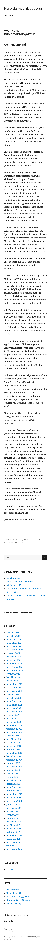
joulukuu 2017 (13, 804)
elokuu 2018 (12, 777)
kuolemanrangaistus (12, 542)
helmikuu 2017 (13, 839)
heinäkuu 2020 (13, 718)
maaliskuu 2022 (14, 684)
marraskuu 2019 (14, 732)
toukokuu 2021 (13, 701)
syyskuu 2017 (12, 815)
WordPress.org (13, 903)
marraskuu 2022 (14, 670)
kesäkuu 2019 (13, 742)
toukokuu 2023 (13, 660)
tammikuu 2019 (14, 760)
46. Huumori (15, 45)
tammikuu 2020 (14, 729)
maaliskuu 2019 (14, 753)
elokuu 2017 (12, 818)
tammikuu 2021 (14, 708)
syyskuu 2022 (13, 674)
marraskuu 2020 (14, 711)
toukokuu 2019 (13, 746)
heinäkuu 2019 (13, 739)
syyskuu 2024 (13, 632)
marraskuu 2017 (14, 808)
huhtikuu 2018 (13, 791)
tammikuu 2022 (14, 687)
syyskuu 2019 (13, 735)
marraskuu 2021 (14, 691)
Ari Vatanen (17, 540)
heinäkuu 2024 (13, 636)
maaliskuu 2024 (14, 643)
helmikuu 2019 (13, 756)
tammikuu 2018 (14, 801)
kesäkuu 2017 (13, 825)
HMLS (25, 540)
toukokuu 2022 (13, 680)
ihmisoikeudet (34, 540)
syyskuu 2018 (13, 773)
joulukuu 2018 (13, 763)
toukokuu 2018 (13, 787)
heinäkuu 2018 (13, 780)
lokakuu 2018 (13, 770)
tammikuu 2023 (14, 667)
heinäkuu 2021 (13, 698)
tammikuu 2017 (14, 842)
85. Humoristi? (13, 585)
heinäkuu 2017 (13, 821)
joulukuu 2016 (13, 846)
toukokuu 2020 (14, 722)
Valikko (9, 16)
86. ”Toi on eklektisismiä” (19, 581)
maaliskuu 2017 (14, 835)
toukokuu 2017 (13, 828)
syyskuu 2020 (13, 715)
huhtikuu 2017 (13, 832)
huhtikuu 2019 (13, 749)
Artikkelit (8, 921)
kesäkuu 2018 (13, 784)
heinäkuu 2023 (13, 656)
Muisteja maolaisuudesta (23, 8)
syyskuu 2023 (13, 653)
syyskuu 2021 (13, 694)
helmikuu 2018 (13, 797)
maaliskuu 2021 (14, 705)
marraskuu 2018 (14, 766)
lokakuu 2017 (12, 811)
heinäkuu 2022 (13, 677)
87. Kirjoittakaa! (14, 578)
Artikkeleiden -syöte (18, 896)
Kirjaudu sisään (14, 893)
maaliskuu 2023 (14, 663)
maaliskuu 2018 (14, 794)
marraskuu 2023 (14, 650)
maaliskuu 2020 (14, 725)
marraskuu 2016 (14, 849)
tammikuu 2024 (14, 646)
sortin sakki (25, 542)
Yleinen (10, 869)
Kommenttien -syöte (18, 900)
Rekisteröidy (12, 889)
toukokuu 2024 (13, 639)
